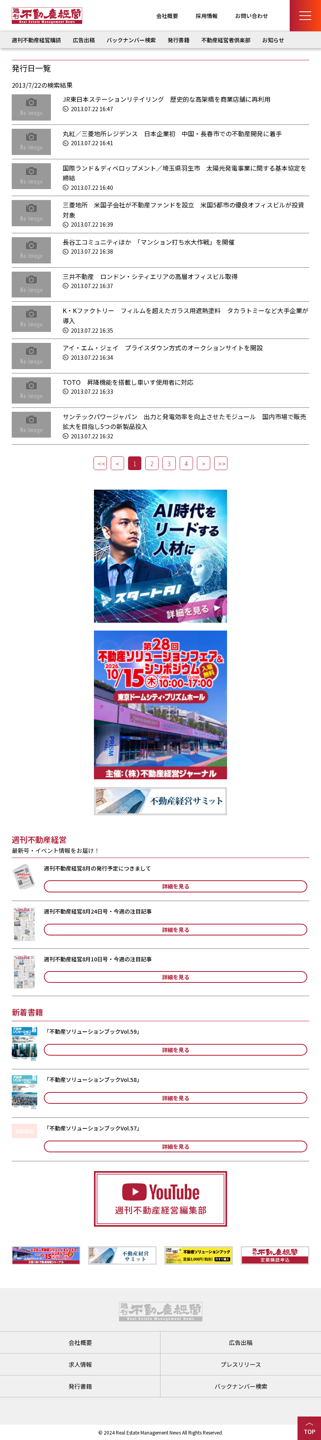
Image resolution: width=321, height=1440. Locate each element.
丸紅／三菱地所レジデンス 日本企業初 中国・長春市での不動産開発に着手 (172, 133)
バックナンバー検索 (131, 40)
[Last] (221, 463)
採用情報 (207, 16)
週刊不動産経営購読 (36, 40)
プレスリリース (240, 1364)
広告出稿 (84, 40)
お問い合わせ (251, 16)
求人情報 (80, 1364)
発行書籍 (178, 40)
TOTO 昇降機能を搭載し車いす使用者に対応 (128, 382)
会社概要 (167, 16)
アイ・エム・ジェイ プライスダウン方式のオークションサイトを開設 (163, 347)
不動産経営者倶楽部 (226, 40)
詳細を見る (175, 886)
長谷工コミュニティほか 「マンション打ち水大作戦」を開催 (148, 242)
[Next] (203, 463)
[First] (100, 463)
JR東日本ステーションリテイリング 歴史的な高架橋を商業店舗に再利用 (167, 99)
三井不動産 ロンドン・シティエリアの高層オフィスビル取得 (150, 276)
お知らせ (273, 40)
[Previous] (117, 463)
